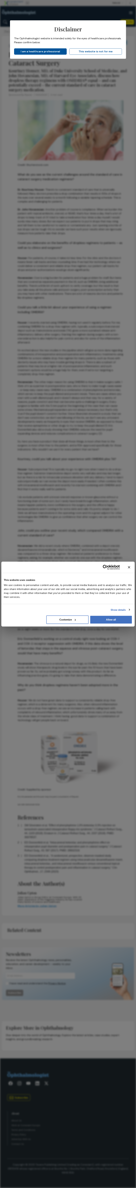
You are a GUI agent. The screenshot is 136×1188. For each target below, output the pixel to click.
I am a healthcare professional (40, 51)
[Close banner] (129, 567)
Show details (118, 609)
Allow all (111, 619)
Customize (65, 619)
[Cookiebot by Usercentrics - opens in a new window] (105, 567)
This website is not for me (96, 51)
